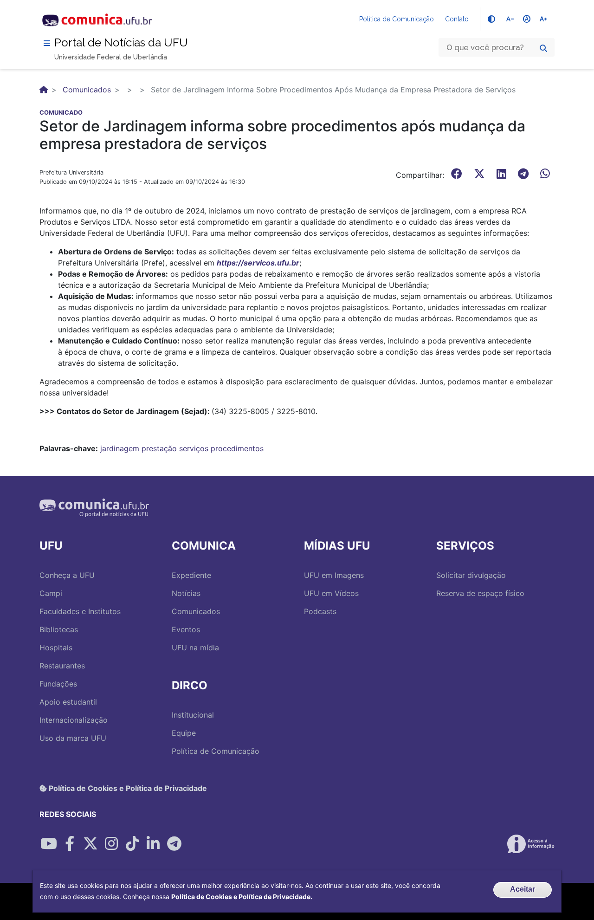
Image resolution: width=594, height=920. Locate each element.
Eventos (186, 629)
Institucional (193, 714)
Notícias (186, 593)
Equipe (184, 733)
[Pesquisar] (543, 48)
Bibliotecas (58, 629)
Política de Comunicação (396, 19)
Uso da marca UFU (72, 738)
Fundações (58, 683)
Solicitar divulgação (471, 575)
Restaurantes (62, 665)
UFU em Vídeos (331, 593)
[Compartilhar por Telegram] (174, 844)
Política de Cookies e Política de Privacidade (127, 788)
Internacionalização (73, 720)
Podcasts (320, 611)
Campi (50, 593)
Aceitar (522, 889)
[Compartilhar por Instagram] (111, 844)
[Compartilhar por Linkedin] (153, 844)
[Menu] (46, 43)
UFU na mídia (195, 647)
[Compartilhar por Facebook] (69, 844)
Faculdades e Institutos (80, 611)
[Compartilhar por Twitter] (90, 844)
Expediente (191, 575)
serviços (193, 448)
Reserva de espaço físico (480, 593)
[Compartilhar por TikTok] (132, 844)
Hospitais (55, 647)
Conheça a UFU (67, 575)
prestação (159, 448)
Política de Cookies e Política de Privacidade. (241, 897)
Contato (457, 19)
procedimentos (237, 448)
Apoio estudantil (68, 701)
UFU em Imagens (334, 575)
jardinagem (119, 448)
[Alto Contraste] (491, 19)
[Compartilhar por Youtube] (48, 844)
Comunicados (87, 89)
